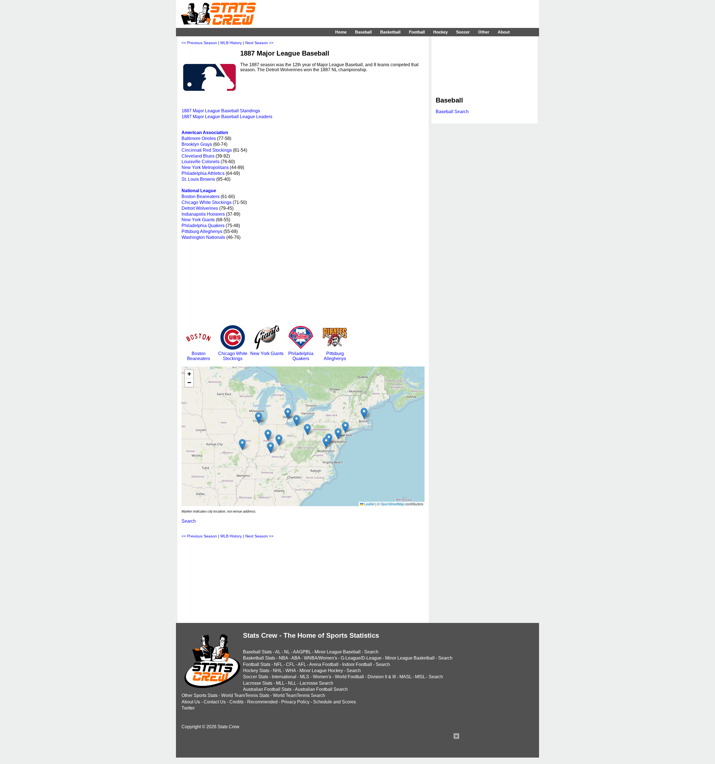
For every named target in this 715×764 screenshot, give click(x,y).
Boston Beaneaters (201, 196)
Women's (322, 676)
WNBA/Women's (320, 658)
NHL (277, 670)
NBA (283, 658)
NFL (278, 664)
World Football (349, 676)
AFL (302, 664)
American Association (205, 132)
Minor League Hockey (321, 670)
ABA (295, 658)
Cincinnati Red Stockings (207, 150)
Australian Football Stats (267, 689)
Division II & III (382, 676)
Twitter (188, 708)
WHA (290, 670)
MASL (405, 676)
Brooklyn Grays (197, 144)
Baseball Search (452, 111)
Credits (236, 701)
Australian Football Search (321, 689)
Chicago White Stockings (207, 202)
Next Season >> (259, 43)
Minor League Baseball (337, 651)
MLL (280, 683)
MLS (304, 676)
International (284, 676)
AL (277, 651)
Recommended (262, 701)
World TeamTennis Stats (245, 695)
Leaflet (369, 503)
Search (189, 521)
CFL (290, 664)
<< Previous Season (199, 43)
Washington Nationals (203, 237)
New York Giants (198, 219)
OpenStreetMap (392, 503)
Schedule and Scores (334, 701)
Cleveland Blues (198, 156)
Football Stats (256, 664)
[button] (326, 442)
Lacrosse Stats (257, 683)
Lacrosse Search (316, 683)
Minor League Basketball (410, 658)
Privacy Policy (295, 701)
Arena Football (324, 664)
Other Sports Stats (200, 695)
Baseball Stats (257, 651)
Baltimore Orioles (199, 138)
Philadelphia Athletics (203, 173)
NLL (292, 683)
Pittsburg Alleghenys (202, 231)
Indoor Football (357, 664)
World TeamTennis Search (299, 695)
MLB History (231, 43)
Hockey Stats (256, 670)
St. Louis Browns (198, 179)
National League (199, 190)
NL (287, 651)
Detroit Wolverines (200, 208)
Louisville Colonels (201, 161)
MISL (420, 676)
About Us (191, 701)
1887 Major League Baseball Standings (221, 110)
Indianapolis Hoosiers (203, 214)
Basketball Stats (259, 658)
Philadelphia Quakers (203, 225)
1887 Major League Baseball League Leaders (227, 116)
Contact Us (215, 701)
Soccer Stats (255, 676)
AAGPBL (302, 651)
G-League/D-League (361, 658)
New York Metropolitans (205, 167)
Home (341, 32)
